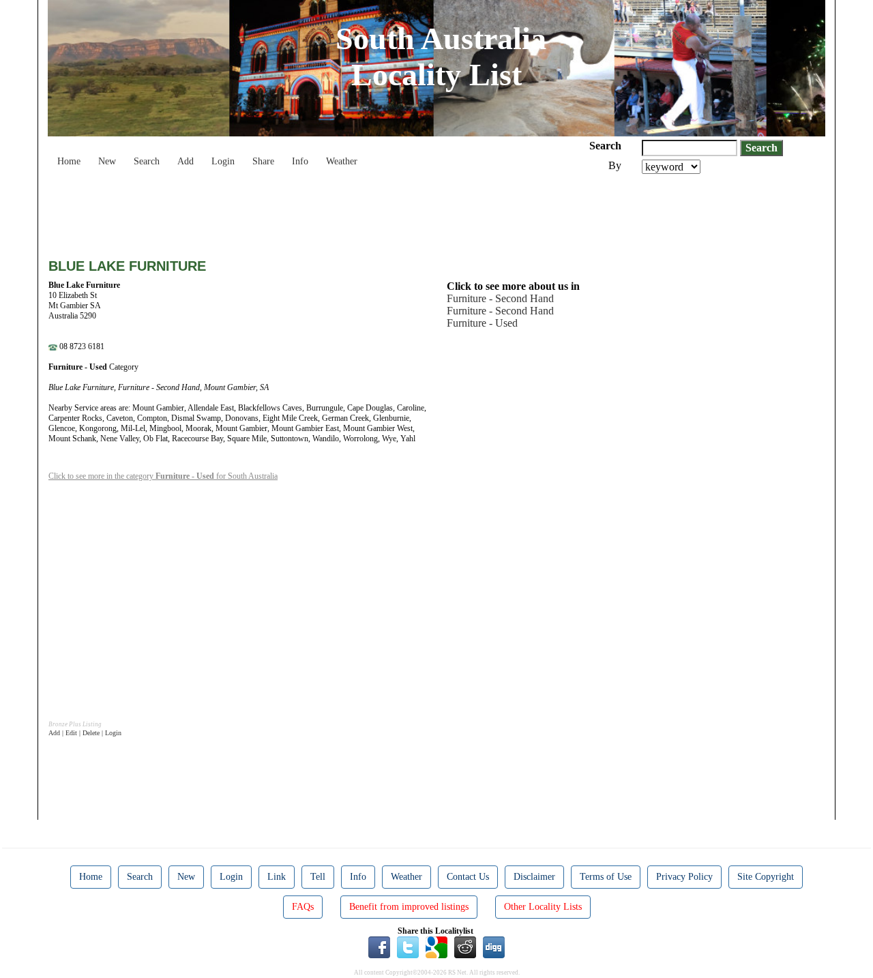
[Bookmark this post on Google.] (436, 946)
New (107, 161)
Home (68, 161)
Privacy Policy (684, 877)
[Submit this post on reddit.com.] (465, 946)
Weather (341, 161)
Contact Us (468, 877)
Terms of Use (606, 877)
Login (223, 161)
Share (263, 161)
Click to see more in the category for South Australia (163, 476)
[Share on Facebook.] (379, 946)
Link (276, 877)
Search (147, 161)
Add (185, 161)
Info (300, 161)
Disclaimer (534, 877)
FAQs (303, 907)
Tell (317, 877)
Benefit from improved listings (409, 907)
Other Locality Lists (543, 907)
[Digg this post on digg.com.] (493, 946)
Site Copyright (765, 877)
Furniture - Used (482, 323)
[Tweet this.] (408, 946)
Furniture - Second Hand (500, 298)
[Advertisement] (296, 211)
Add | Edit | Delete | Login (84, 733)
